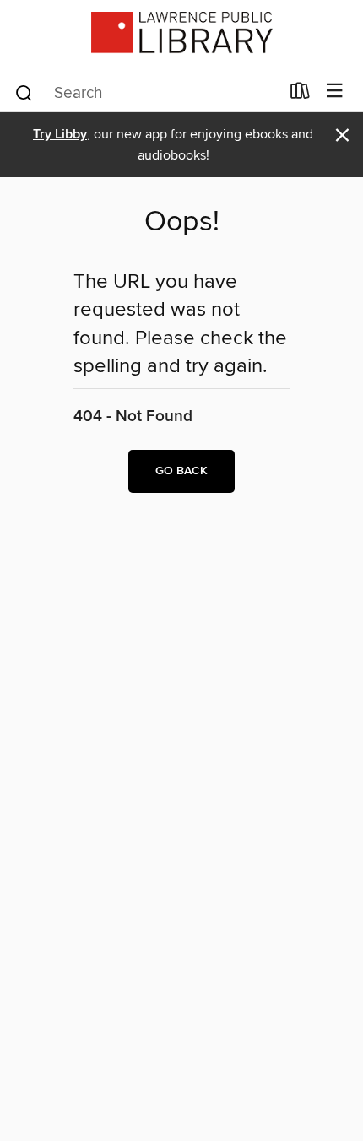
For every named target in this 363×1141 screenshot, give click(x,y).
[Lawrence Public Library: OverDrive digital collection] (181, 35)
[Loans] (300, 94)
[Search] (24, 91)
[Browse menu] (334, 91)
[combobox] (146, 93)
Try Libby (60, 134)
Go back (181, 471)
